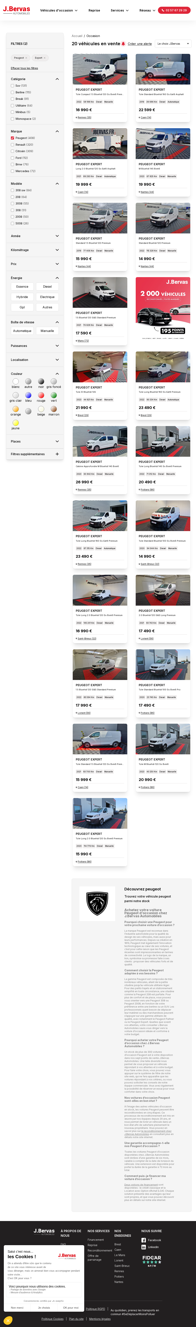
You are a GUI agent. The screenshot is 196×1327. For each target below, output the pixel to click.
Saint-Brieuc (122, 1265)
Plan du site (76, 1318)
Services (117, 10)
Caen (117, 1249)
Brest (117, 1244)
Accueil (77, 36)
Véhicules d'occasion (56, 10)
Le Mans (119, 1255)
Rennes (119, 1271)
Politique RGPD (95, 1309)
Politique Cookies (53, 1318)
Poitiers (119, 1276)
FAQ (63, 1244)
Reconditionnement (100, 1250)
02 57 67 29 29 (176, 10)
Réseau (145, 10)
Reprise (94, 10)
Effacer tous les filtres (24, 68)
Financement (96, 1239)
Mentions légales (100, 1318)
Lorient (118, 1260)
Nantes (118, 1281)
